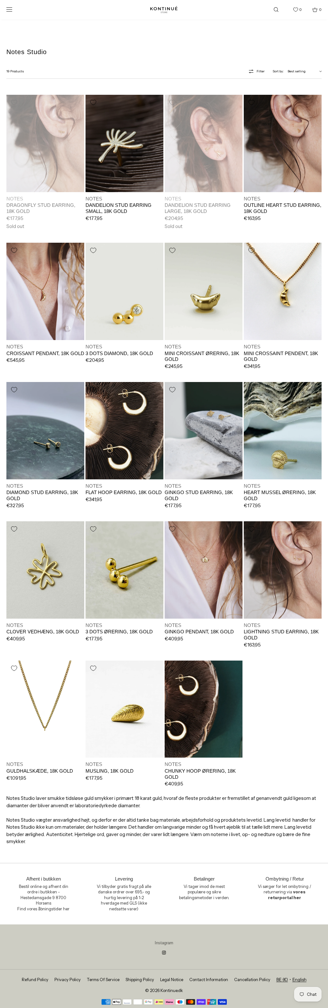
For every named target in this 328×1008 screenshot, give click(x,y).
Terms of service (103, 979)
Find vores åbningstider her (43, 908)
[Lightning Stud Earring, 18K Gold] (283, 570)
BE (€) (282, 979)
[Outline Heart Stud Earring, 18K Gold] (283, 143)
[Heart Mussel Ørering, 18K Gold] (283, 430)
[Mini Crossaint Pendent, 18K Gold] (283, 291)
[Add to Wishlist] (14, 102)
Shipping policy (140, 979)
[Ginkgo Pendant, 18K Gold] (203, 570)
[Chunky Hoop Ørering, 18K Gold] (203, 709)
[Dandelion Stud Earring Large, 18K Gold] (203, 143)
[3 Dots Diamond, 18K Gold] (124, 291)
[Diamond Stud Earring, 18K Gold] (45, 430)
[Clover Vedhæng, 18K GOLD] (45, 570)
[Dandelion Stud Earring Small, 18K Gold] (124, 143)
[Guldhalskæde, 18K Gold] (45, 709)
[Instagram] (164, 953)
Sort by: (278, 71)
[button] (276, 9)
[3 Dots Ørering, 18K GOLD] (124, 570)
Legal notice (171, 979)
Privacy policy (67, 979)
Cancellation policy (252, 979)
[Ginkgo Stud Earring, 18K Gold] (203, 430)
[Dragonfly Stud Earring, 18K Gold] (45, 143)
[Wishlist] (291, 9)
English (299, 979)
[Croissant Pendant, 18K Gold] (45, 291)
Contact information (208, 979)
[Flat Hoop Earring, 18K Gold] (124, 430)
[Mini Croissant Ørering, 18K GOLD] (203, 291)
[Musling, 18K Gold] (124, 709)
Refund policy (35, 979)
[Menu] (14, 9)
